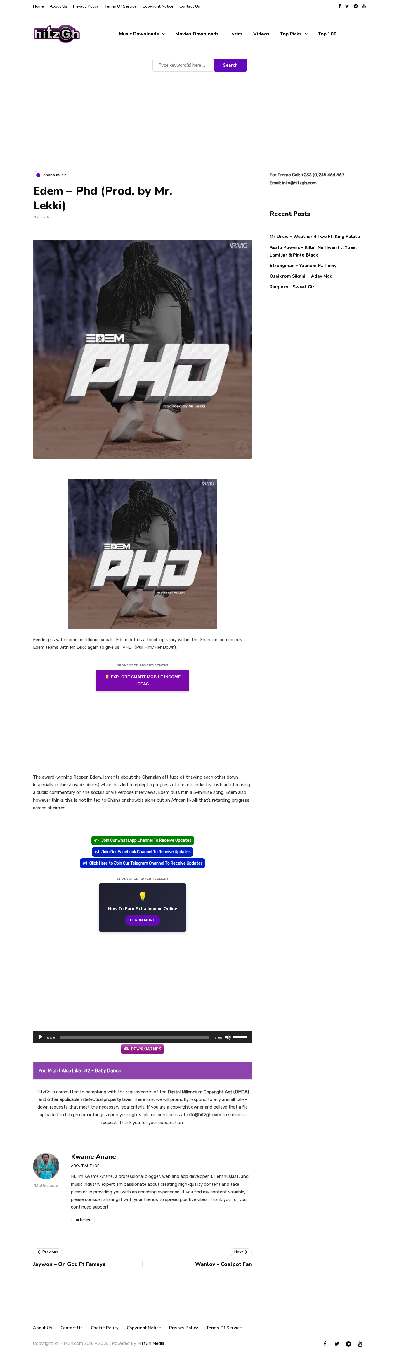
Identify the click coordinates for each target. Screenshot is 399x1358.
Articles (83, 1220)
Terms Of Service (121, 6)
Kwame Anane (93, 1156)
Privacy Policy (86, 6)
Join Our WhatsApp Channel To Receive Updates (146, 840)
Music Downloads (139, 34)
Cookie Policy (105, 1328)
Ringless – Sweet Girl (293, 287)
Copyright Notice (158, 6)
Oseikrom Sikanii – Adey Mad (301, 276)
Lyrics (236, 34)
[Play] (41, 1037)
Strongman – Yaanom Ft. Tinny (303, 265)
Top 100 (327, 34)
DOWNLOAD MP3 (146, 1049)
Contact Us (189, 6)
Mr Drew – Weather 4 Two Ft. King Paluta (315, 237)
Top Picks (291, 34)
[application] (142, 1037)
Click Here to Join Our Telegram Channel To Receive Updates (146, 863)
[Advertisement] (199, 117)
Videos (261, 34)
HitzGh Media (150, 1343)
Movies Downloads (197, 34)
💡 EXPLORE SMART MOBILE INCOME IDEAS (143, 680)
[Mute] (228, 1037)
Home (38, 6)
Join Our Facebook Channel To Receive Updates (146, 851)
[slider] (241, 1036)
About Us (58, 6)
